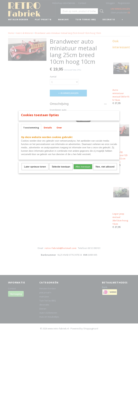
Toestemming (31, 127)
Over (59, 127)
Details (48, 127)
